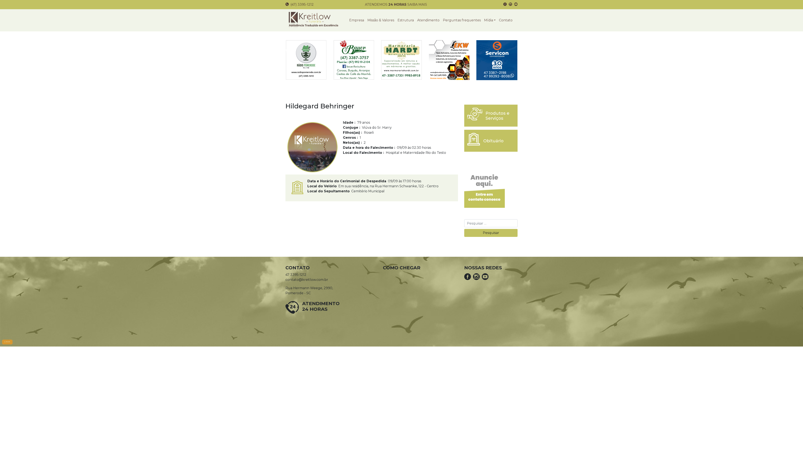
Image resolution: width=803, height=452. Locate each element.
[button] (489, 20)
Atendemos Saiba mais (396, 4)
